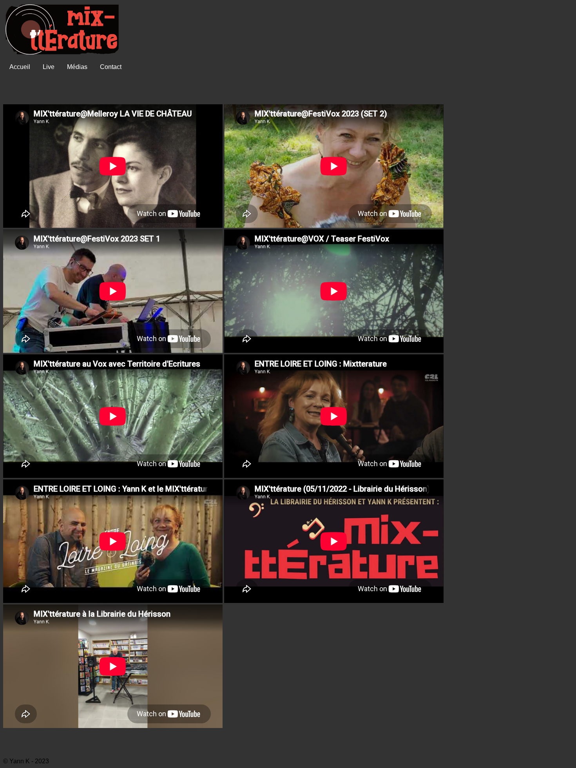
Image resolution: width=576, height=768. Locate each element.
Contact (110, 67)
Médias (77, 67)
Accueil (19, 67)
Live (48, 67)
